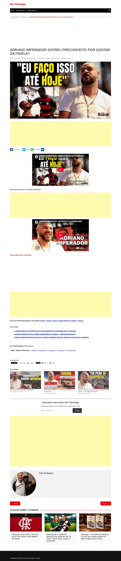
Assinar (77, 410)
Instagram (42, 350)
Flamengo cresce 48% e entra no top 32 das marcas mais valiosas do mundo (25, 536)
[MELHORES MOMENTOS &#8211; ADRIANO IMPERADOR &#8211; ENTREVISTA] (60, 380)
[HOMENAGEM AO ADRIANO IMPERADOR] (26, 380)
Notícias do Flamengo (51, 58)
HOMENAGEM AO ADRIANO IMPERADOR (22, 390)
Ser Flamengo (18, 4)
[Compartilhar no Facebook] (15, 149)
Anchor (80, 321)
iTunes (55, 321)
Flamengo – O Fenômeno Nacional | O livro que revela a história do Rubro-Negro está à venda (94, 536)
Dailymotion (72, 350)
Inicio (12, 10)
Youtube (61, 350)
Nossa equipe (31, 10)
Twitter (34, 350)
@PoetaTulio (29, 346)
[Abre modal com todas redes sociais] (42, 149)
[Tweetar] (26, 149)
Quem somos (20, 10)
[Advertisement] (60, 34)
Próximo (104, 503)
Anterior (16, 503)
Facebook (52, 350)
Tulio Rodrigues (16, 58)
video (69, 58)
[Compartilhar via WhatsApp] (35, 149)
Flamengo (41, 58)
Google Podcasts (64, 321)
